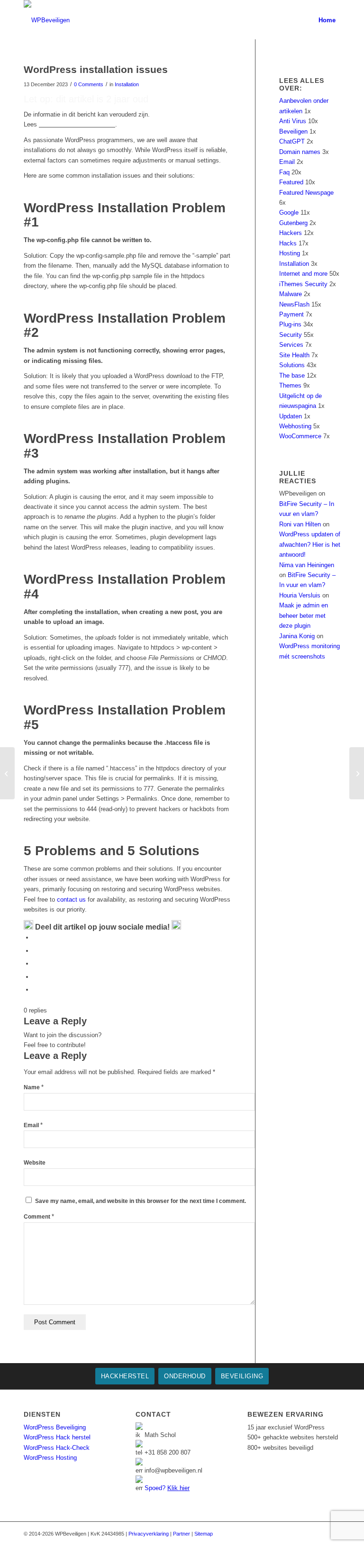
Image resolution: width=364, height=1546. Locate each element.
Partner (181, 1534)
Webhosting (295, 426)
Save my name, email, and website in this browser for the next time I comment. (140, 1201)
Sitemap (203, 1534)
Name (34, 1087)
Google (289, 212)
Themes (290, 385)
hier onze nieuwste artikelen (77, 124)
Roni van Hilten (300, 524)
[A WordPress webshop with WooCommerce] (7, 773)
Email (33, 1125)
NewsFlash (294, 304)
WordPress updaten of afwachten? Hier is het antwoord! (309, 544)
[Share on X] (35, 950)
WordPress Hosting (50, 1457)
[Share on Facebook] (35, 937)
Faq (284, 172)
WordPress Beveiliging (55, 1427)
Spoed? (167, 1488)
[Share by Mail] (35, 989)
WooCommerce (300, 436)
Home (327, 20)
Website (35, 1162)
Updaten (290, 416)
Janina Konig (297, 636)
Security (290, 334)
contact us (71, 899)
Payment (291, 314)
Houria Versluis (299, 595)
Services (291, 344)
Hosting (289, 253)
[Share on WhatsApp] (35, 963)
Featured (291, 182)
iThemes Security (303, 284)
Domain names (299, 151)
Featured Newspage (306, 192)
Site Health (294, 355)
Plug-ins (290, 324)
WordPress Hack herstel (57, 1437)
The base (292, 375)
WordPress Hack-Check (57, 1447)
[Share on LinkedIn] (35, 976)
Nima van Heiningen (306, 565)
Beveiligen (293, 131)
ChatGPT (292, 141)
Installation (127, 84)
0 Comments (88, 84)
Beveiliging (242, 1376)
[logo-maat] (47, 20)
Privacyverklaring (148, 1534)
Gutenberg (293, 222)
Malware (290, 294)
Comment (39, 1216)
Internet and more (303, 273)
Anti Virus (292, 121)
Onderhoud (185, 1376)
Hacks (288, 243)
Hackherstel (125, 1376)
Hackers (290, 232)
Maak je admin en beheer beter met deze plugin (303, 615)
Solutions (292, 365)
